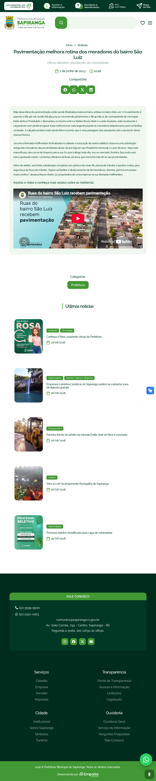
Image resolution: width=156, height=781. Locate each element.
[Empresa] (41, 688)
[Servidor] (41, 695)
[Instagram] (64, 641)
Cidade (41, 713)
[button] (65, 89)
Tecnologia (67, 330)
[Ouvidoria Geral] (114, 723)
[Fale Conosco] (114, 742)
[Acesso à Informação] (114, 688)
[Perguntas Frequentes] (114, 736)
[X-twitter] (82, 641)
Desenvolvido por (67, 774)
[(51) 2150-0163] (27, 614)
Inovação (52, 330)
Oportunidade (54, 378)
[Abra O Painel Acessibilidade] (149, 774)
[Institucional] (41, 723)
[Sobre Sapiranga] (41, 729)
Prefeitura (78, 285)
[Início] (69, 45)
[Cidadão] (41, 682)
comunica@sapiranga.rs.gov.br (77, 620)
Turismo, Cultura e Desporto (79, 378)
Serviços (41, 672)
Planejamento (54, 428)
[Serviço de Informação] (114, 729)
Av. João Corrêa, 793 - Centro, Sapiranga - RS (78, 625)
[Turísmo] (41, 742)
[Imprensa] (41, 701)
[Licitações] (114, 695)
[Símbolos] (41, 736)
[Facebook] (73, 641)
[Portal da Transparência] (114, 682)
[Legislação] (114, 701)
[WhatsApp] (146, 759)
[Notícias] (83, 45)
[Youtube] (91, 641)
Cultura (51, 477)
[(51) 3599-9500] (28, 608)
